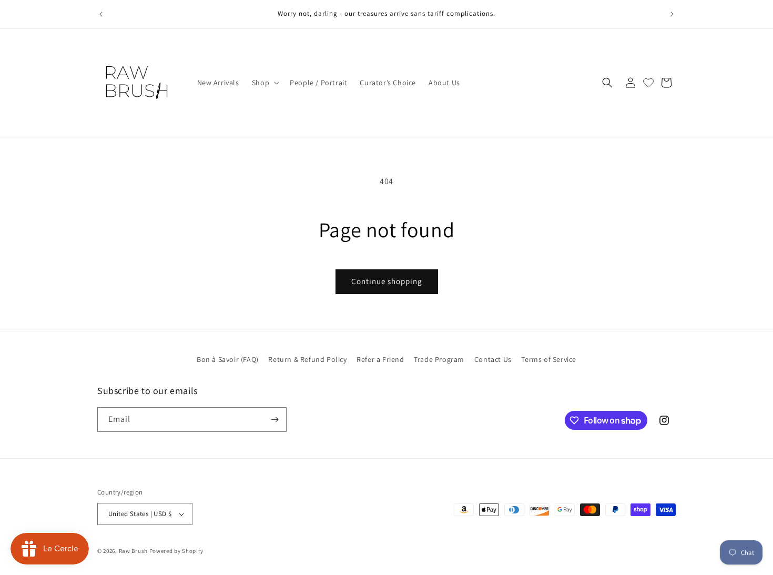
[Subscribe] (274, 419)
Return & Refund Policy (307, 359)
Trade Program (439, 359)
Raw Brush (133, 550)
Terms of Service (548, 359)
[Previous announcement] (101, 14)
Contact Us (493, 359)
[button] (264, 83)
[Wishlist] (648, 82)
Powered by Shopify (176, 550)
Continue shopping (386, 281)
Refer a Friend (380, 359)
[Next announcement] (672, 14)
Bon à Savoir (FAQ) (228, 359)
